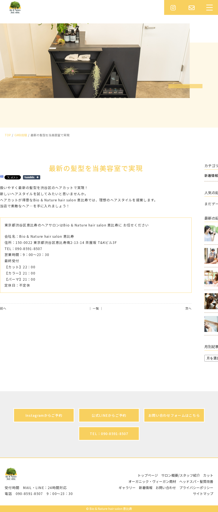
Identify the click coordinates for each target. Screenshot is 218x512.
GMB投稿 (20, 135)
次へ (188, 308)
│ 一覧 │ (96, 308)
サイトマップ (203, 493)
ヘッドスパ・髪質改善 (196, 481)
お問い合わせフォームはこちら (174, 415)
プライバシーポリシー (196, 487)
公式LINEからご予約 (109, 415)
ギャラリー (127, 487)
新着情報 (145, 487)
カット (208, 475)
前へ (3, 308)
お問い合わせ (166, 487)
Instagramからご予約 (43, 415)
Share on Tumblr (31, 177)
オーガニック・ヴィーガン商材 (152, 481)
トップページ (148, 475)
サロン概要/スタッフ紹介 (180, 475)
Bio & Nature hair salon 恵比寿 (110, 508)
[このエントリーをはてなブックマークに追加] (1, 177)
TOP (8, 135)
